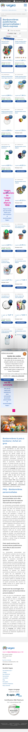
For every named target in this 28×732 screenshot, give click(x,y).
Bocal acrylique (5, 226)
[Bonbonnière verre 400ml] (21, 190)
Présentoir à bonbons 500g (5, 261)
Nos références (6, 674)
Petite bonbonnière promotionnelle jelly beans (21, 78)
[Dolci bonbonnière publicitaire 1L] (7, 340)
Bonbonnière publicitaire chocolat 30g (5, 43)
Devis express (7, 66)
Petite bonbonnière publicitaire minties (7, 112)
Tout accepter (7, 379)
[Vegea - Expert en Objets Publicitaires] (8, 7)
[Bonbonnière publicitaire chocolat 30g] (7, 50)
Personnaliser (20, 379)
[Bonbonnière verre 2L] (21, 340)
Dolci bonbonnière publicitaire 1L (6, 331)
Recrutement (6, 676)
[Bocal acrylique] (7, 235)
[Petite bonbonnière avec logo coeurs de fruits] (7, 85)
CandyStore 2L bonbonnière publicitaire (5, 297)
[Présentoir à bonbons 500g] (7, 270)
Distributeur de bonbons (5, 147)
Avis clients (5, 678)
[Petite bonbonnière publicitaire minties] (7, 120)
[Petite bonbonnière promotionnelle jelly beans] (21, 85)
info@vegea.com (19, 1)
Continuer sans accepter (7, 353)
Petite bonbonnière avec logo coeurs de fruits (7, 78)
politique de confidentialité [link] (17, 376)
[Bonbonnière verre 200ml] (21, 155)
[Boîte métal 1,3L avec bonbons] (21, 305)
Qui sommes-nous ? (7, 670)
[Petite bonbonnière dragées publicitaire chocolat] (21, 50)
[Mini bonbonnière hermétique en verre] (21, 235)
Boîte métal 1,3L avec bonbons (19, 296)
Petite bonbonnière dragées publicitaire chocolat (21, 43)
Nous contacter (6, 685)
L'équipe (5, 672)
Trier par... (8, 36)
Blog (4, 680)
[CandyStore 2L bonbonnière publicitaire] (7, 305)
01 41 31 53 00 (7, 660)
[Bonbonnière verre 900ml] (21, 270)
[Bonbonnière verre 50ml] (21, 120)
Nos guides (5, 681)
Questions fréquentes (8, 683)
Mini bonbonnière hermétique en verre (20, 227)
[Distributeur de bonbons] (7, 155)
